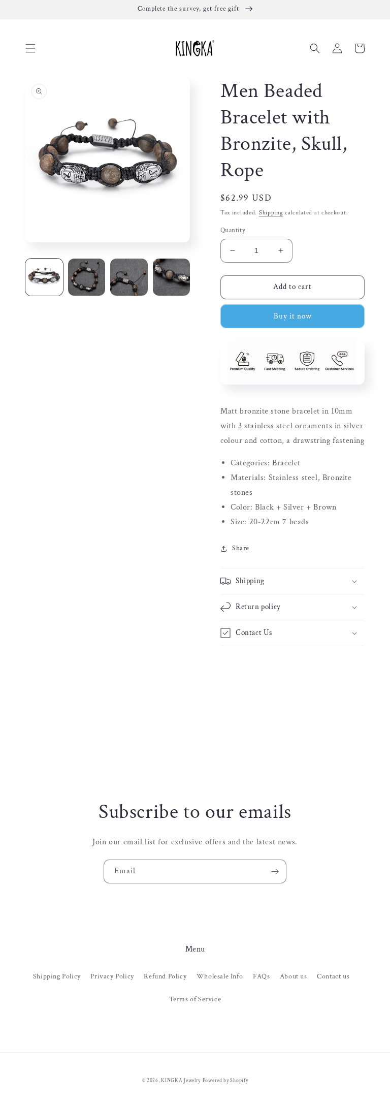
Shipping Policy (57, 976)
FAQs (261, 976)
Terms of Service (195, 999)
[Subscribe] (275, 871)
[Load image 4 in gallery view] (171, 277)
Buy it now (293, 316)
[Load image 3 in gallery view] (129, 277)
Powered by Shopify (225, 1080)
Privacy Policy (112, 976)
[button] (30, 48)
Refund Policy (165, 976)
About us (293, 976)
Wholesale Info (220, 976)
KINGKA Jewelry (181, 1080)
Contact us (333, 976)
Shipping (271, 212)
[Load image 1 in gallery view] (44, 277)
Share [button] (240, 548)
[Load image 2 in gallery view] (87, 277)
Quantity (232, 230)
